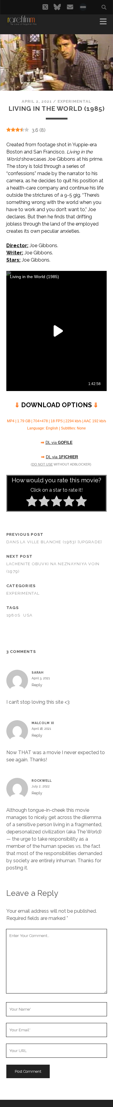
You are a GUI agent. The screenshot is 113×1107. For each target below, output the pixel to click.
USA (28, 615)
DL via (62, 456)
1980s (13, 615)
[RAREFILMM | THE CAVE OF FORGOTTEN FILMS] (22, 23)
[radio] (31, 502)
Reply (37, 685)
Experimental (75, 101)
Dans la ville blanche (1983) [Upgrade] (54, 542)
